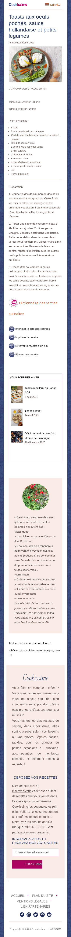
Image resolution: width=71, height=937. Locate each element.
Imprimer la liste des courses (32, 328)
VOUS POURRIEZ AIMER (24, 377)
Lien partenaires (35, 906)
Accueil (18, 895)
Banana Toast (33, 410)
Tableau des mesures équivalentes (29, 643)
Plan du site (42, 895)
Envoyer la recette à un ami (31, 345)
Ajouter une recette (26, 354)
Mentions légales (32, 901)
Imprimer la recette (26, 337)
